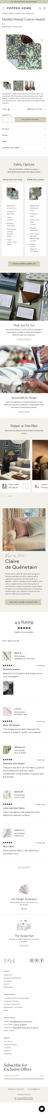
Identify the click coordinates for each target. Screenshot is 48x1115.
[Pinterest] (37, 960)
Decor (6, 984)
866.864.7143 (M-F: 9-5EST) (26, 1027)
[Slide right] (46, 1)
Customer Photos (11, 1001)
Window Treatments (12, 978)
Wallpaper (8, 987)
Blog (6, 1010)
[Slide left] (2, 1)
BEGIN (24, 909)
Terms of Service (16, 1089)
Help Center (9, 1030)
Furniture (8, 981)
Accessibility (34, 1089)
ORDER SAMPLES (24, 339)
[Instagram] (32, 960)
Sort (4, 641)
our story (8, 1041)
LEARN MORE (24, 412)
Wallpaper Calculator (13, 1007)
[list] (18, 86)
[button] (4, 8)
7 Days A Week (20, 1024)
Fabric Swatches (17, 13)
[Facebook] (42, 960)
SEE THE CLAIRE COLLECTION (23, 602)
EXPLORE (23, 945)
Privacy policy (24, 1094)
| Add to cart (30, 119)
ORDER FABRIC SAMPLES (24, 264)
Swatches (8, 975)
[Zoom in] (42, 40)
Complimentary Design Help (16, 998)
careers (7, 1048)
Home (4, 13)
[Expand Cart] (44, 8)
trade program (10, 1044)
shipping (8, 1054)
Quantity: (6, 115)
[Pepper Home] (19, 8)
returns (7, 1051)
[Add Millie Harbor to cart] (25, 486)
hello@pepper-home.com (21, 1021)
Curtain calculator (12, 1004)
